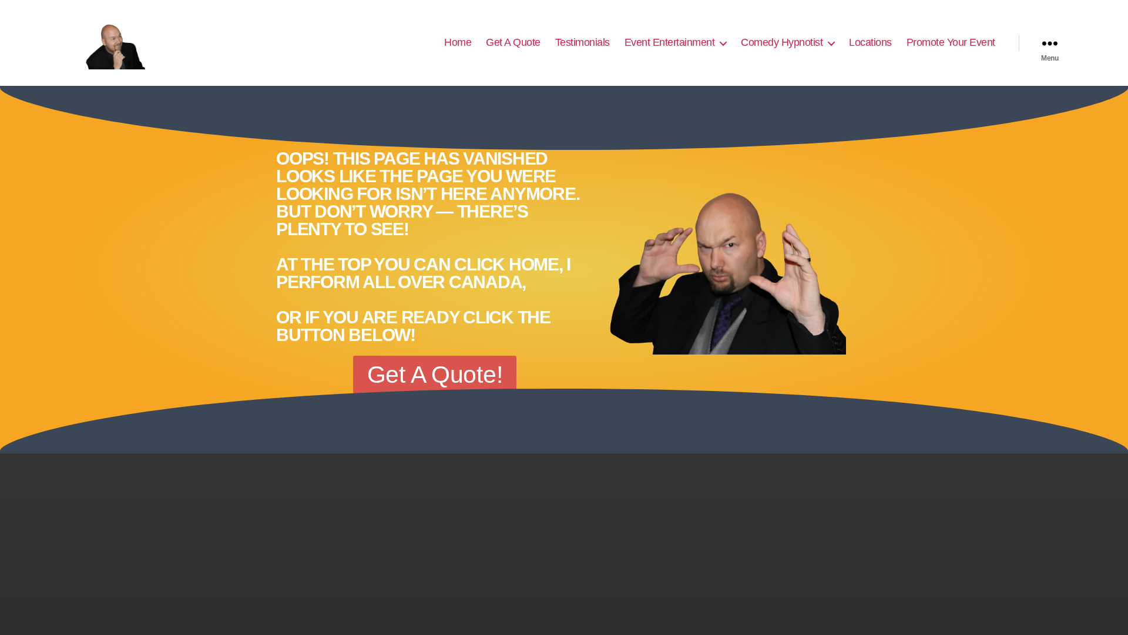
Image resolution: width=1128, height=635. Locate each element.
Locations (870, 42)
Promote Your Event (951, 42)
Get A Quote (513, 42)
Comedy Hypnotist (781, 42)
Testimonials (582, 42)
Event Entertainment (670, 42)
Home (457, 42)
